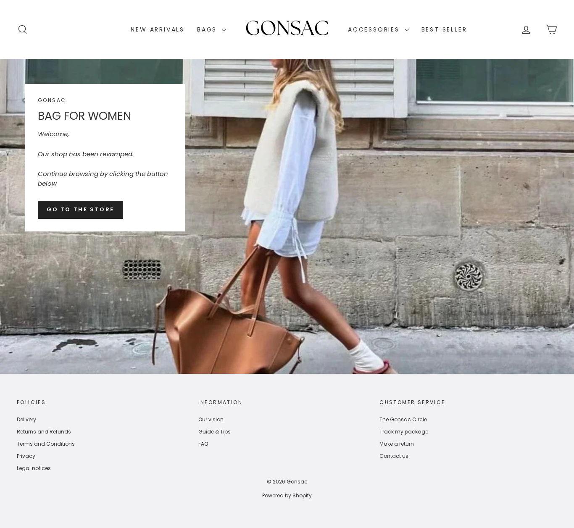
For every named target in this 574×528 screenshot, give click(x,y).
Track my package (403, 431)
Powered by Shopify (287, 495)
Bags (208, 29)
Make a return (396, 443)
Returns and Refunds (44, 431)
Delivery (26, 419)
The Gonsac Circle (403, 419)
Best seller (444, 29)
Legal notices (34, 468)
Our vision (211, 419)
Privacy (26, 456)
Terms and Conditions (46, 443)
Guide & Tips (214, 431)
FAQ (203, 443)
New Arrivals (157, 29)
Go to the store (80, 209)
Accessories (375, 29)
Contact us (393, 456)
